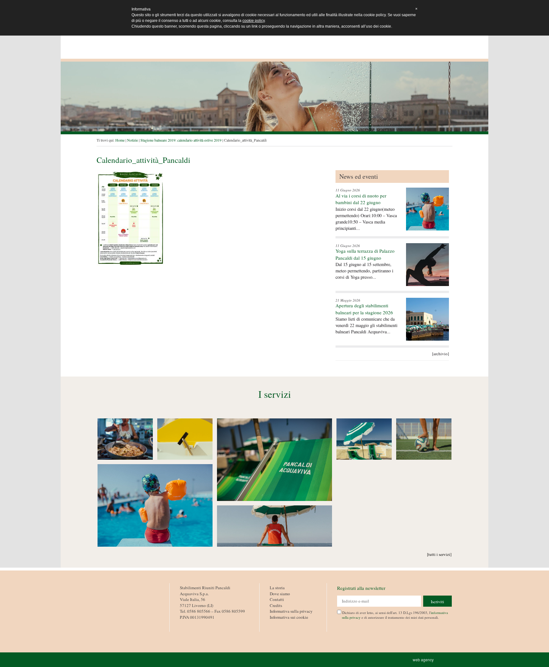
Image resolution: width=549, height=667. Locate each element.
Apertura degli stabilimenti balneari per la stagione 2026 (364, 308)
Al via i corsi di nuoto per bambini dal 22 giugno (361, 198)
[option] (274, 96)
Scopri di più (125, 439)
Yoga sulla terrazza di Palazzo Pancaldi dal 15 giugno (365, 254)
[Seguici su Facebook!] (184, 624)
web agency (424, 659)
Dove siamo (280, 594)
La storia (277, 587)
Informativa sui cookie (289, 617)
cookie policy (253, 20)
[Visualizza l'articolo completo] (427, 209)
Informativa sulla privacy (291, 611)
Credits (276, 605)
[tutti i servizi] (439, 554)
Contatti (277, 599)
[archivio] (440, 354)
